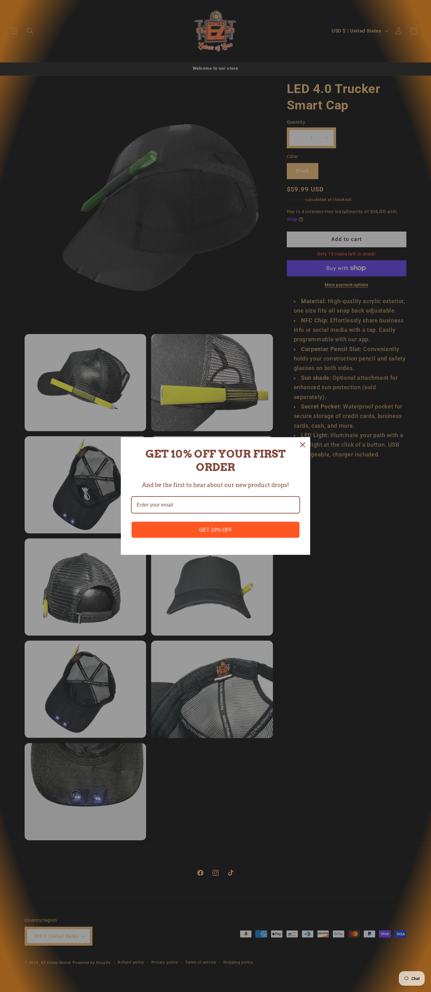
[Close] (302, 444)
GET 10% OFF (215, 529)
